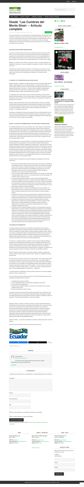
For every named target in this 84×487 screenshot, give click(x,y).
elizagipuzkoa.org (39, 439)
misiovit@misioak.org (67, 441)
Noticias (17, 345)
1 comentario (48, 32)
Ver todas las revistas (58, 47)
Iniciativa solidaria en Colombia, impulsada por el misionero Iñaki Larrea (64, 101)
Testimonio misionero (60, 124)
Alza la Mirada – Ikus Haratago (63, 82)
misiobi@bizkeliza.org (22, 441)
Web (10, 404)
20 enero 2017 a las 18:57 (21, 358)
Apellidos (56, 467)
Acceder (57, 482)
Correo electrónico (13, 398)
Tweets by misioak (35, 447)
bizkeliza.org (16, 439)
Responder (13, 365)
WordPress (54, 482)
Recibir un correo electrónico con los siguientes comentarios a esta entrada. (25, 412)
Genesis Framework (47, 482)
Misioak (17, 10)
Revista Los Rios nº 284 (61, 43)
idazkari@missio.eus (44, 441)
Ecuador (18, 346)
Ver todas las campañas (59, 86)
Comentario (12, 378)
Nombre (11, 393)
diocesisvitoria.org (62, 439)
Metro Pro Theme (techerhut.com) (37, 482)
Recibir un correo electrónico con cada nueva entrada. (21, 416)
